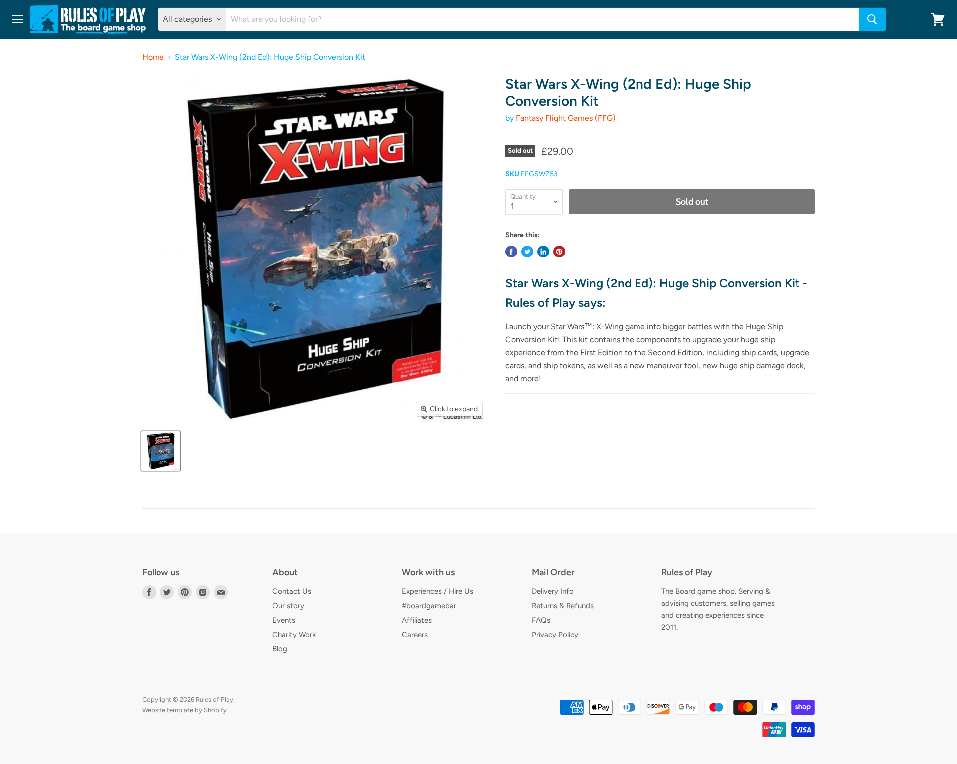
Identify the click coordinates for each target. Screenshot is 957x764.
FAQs (541, 620)
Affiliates (417, 620)
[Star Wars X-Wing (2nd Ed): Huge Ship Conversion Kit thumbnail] (160, 451)
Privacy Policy (555, 634)
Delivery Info (553, 591)
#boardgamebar (429, 605)
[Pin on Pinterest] (559, 251)
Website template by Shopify (184, 710)
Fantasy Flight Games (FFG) (566, 118)
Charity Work (294, 634)
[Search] (872, 19)
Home (153, 57)
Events (283, 620)
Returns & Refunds (563, 605)
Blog (279, 648)
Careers (415, 634)
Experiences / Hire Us (437, 591)
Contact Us (291, 591)
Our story (288, 605)
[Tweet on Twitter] (527, 251)
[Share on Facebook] (511, 251)
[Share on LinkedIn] (543, 251)
